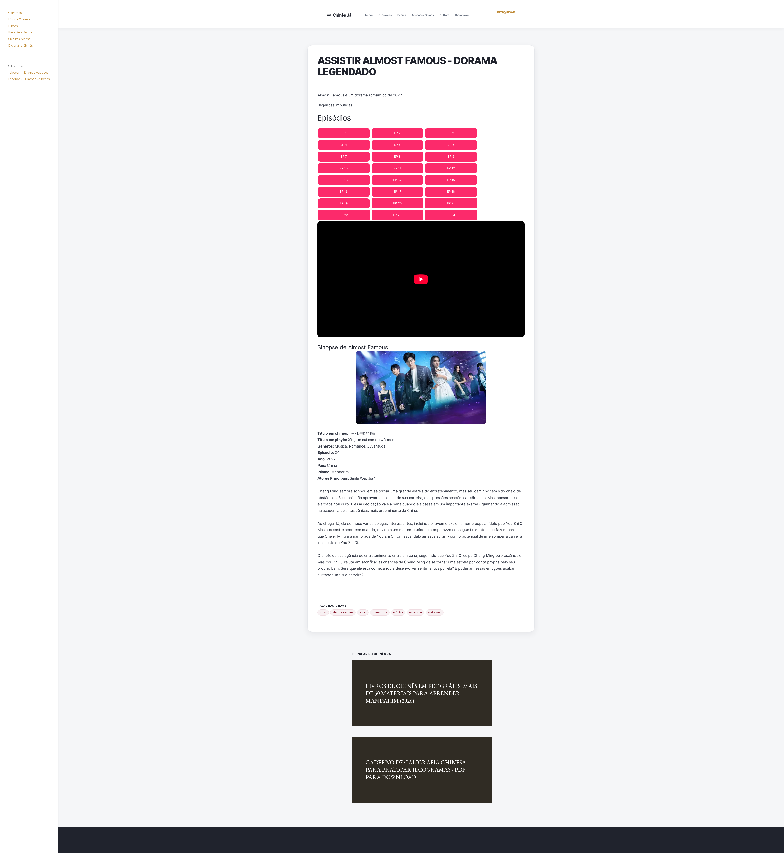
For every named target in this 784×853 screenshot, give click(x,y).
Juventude (379, 612)
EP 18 (451, 191)
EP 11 (397, 168)
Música (398, 612)
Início (369, 15)
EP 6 (451, 145)
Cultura (444, 15)
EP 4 (343, 145)
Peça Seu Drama (20, 32)
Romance (415, 612)
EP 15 (451, 180)
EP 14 (397, 180)
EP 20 (397, 203)
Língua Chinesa (19, 19)
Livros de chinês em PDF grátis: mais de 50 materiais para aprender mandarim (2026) (421, 693)
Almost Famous (342, 612)
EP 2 (397, 133)
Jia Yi (362, 612)
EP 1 (344, 133)
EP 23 (397, 215)
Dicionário (462, 15)
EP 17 (397, 191)
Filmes (401, 15)
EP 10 (344, 168)
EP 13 (344, 180)
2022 (323, 612)
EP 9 (451, 157)
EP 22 (344, 215)
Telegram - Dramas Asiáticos (28, 72)
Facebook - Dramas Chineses (29, 79)
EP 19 (344, 203)
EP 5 (397, 145)
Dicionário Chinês (20, 45)
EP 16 (344, 191)
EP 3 (451, 133)
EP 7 (344, 157)
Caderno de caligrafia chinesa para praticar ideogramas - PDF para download (416, 770)
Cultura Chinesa (19, 39)
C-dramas (15, 13)
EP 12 (451, 168)
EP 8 (397, 157)
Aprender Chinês (423, 15)
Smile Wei (434, 612)
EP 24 (451, 215)
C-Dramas (385, 15)
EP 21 (451, 203)
